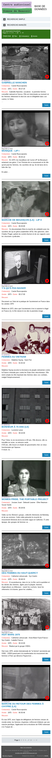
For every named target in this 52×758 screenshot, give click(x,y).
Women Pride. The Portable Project (25, 499)
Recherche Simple (16, 19)
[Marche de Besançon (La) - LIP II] (26, 199)
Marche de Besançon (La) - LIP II (22, 220)
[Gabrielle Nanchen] (26, 61)
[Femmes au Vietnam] (26, 338)
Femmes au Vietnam (14, 357)
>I (22, 33)
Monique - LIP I (10, 150)
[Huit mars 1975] (26, 614)
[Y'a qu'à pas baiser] (26, 264)
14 (17, 33)
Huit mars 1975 (11, 634)
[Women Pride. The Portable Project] (26, 478)
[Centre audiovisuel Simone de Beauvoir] (17, 13)
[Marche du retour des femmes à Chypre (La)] (26, 683)
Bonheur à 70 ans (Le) (15, 427)
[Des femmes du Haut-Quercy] (26, 551)
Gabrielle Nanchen (14, 82)
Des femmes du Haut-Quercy (20, 573)
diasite (46, 755)
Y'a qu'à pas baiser (14, 288)
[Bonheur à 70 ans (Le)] (26, 406)
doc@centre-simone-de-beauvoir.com (26, 753)
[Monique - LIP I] (26, 128)
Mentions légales (7, 756)
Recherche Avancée (16, 25)
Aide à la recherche (26, 747)
